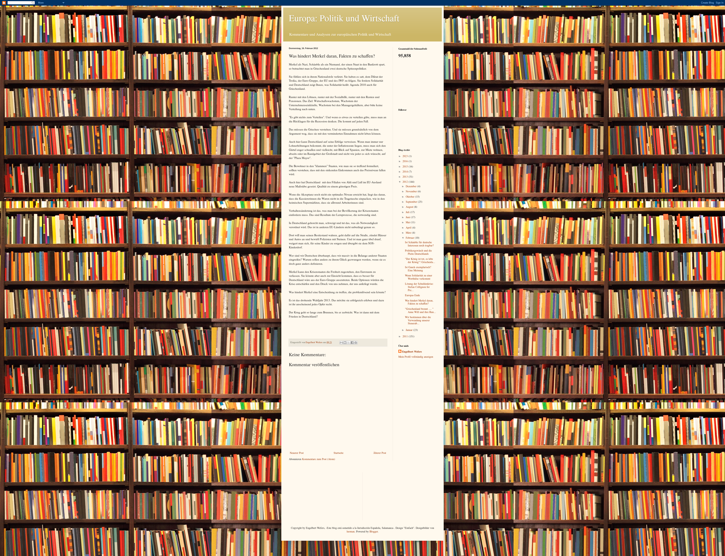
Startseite (338, 453)
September (412, 201)
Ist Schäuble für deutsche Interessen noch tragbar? (419, 243)
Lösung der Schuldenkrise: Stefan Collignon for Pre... (419, 287)
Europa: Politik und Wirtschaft (344, 18)
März (409, 232)
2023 (406, 156)
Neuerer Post (297, 453)
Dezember (411, 186)
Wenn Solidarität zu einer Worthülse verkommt (418, 277)
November (412, 191)
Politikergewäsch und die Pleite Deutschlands (418, 252)
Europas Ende (412, 295)
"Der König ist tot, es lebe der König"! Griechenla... (420, 260)
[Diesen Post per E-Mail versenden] (341, 342)
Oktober (410, 196)
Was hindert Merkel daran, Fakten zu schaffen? (419, 302)
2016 (406, 161)
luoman (351, 531)
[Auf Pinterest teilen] (356, 342)
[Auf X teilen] (348, 342)
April (409, 227)
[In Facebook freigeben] (352, 342)
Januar (409, 330)
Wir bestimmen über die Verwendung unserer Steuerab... (418, 320)
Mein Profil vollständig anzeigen (415, 356)
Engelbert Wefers (412, 352)
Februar (410, 237)
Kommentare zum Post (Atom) (318, 459)
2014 (406, 171)
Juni (408, 217)
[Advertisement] (417, 83)
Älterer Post (379, 453)
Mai (408, 222)
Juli (408, 212)
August (410, 207)
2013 (406, 176)
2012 (406, 181)
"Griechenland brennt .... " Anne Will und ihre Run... (420, 310)
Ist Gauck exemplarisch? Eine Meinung (418, 268)
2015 (406, 166)
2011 (406, 336)
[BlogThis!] (345, 342)
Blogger (373, 531)
